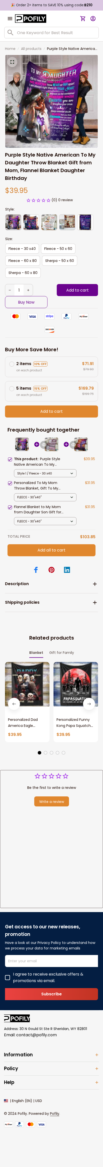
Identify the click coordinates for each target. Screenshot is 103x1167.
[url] (54, 1114)
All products (31, 48)
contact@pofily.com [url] (36, 1035)
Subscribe (51, 994)
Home (10, 48)
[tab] (39, 139)
